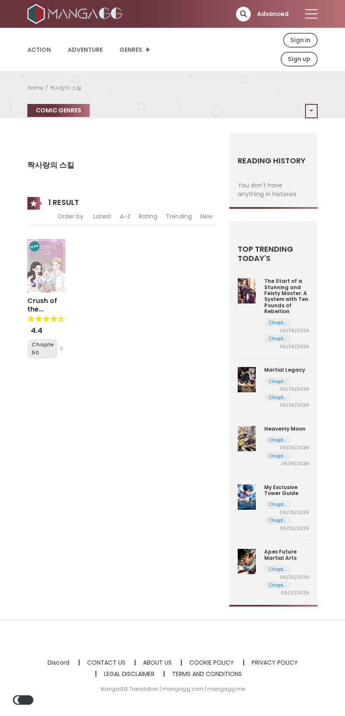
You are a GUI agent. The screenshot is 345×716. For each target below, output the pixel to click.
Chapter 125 (277, 504)
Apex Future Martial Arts (280, 554)
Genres (130, 49)
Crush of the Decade (42, 309)
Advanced (273, 14)
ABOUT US (157, 662)
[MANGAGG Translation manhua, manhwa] (76, 13)
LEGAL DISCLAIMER (129, 674)
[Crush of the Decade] (46, 265)
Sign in (300, 40)
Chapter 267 (277, 456)
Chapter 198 (277, 338)
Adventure (85, 49)
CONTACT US (106, 662)
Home (35, 87)
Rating (148, 216)
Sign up (299, 59)
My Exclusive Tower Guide (281, 490)
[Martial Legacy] (247, 379)
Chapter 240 (277, 381)
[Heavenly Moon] (247, 438)
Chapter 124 (277, 520)
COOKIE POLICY (211, 662)
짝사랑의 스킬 (66, 87)
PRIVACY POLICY (275, 662)
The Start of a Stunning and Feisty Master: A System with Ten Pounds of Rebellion (286, 296)
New (206, 216)
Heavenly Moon (284, 428)
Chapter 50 (42, 349)
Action (39, 49)
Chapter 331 (277, 569)
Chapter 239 (277, 397)
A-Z (125, 216)
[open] (311, 14)
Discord (58, 662)
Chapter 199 (277, 322)
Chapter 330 (277, 585)
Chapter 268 (277, 440)
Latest (102, 216)
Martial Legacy (284, 369)
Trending (179, 216)
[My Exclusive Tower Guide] (247, 496)
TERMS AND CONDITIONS (207, 674)
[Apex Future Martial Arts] (247, 561)
